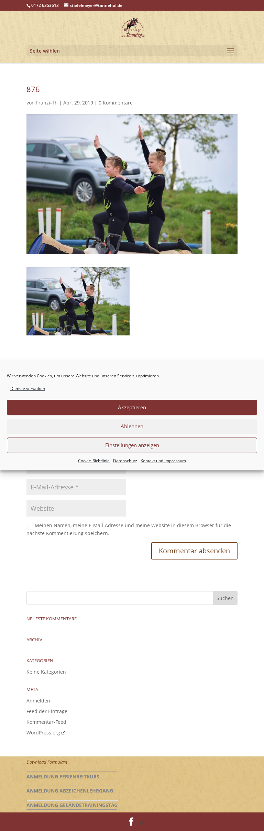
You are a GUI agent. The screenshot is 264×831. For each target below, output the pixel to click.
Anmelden (38, 700)
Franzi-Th (47, 102)
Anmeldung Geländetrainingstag (72, 805)
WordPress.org (43, 732)
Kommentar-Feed (46, 722)
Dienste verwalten (27, 388)
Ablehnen (132, 426)
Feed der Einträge (46, 711)
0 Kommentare (116, 102)
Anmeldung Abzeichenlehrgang (69, 790)
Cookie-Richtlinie (94, 461)
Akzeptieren (132, 407)
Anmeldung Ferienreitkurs (62, 776)
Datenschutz (125, 461)
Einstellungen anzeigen (132, 445)
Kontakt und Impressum (163, 461)
